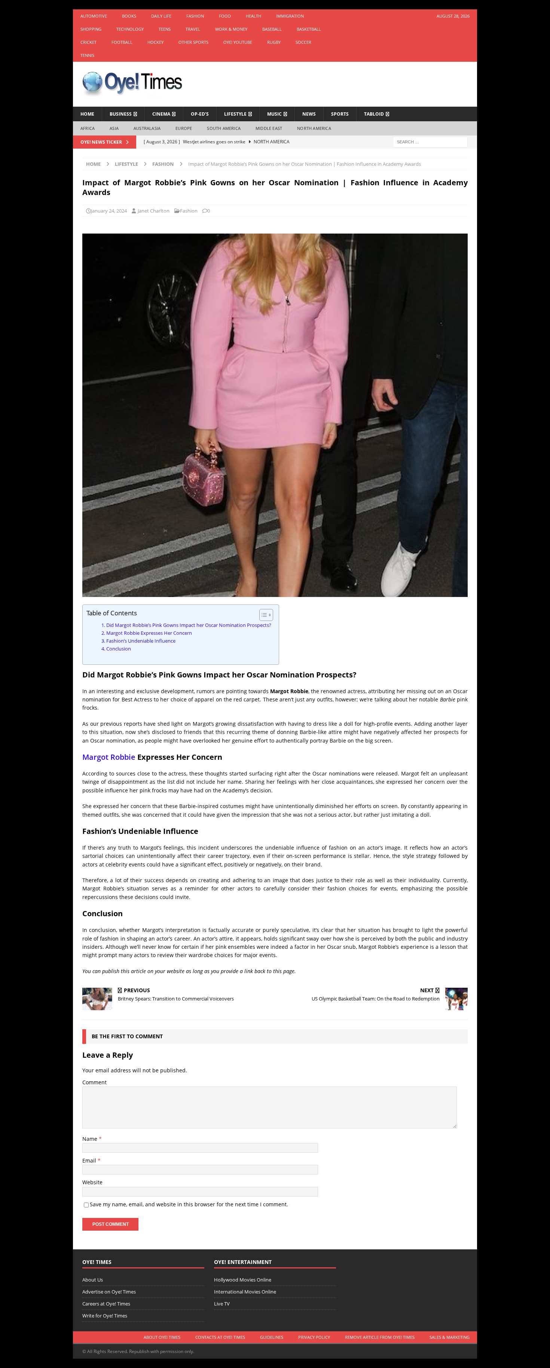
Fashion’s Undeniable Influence (140, 641)
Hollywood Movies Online (242, 1279)
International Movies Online (245, 1291)
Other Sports (193, 42)
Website (92, 1182)
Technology (130, 29)
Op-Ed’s (200, 114)
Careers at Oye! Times (106, 1303)
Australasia (147, 128)
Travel (193, 29)
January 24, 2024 (109, 210)
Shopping (90, 29)
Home (87, 114)
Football (121, 42)
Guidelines (271, 1337)
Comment (94, 1082)
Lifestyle (235, 114)
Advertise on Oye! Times (109, 1291)
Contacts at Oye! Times (220, 1337)
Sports (340, 114)
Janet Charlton (153, 210)
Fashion (195, 16)
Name (90, 1138)
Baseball (272, 29)
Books (129, 16)
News (309, 114)
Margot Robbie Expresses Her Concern (149, 633)
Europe (183, 128)
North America (314, 128)
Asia (114, 128)
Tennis (87, 55)
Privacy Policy (314, 1337)
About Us (92, 1279)
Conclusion (118, 649)
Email (90, 1160)
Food (225, 16)
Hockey (155, 42)
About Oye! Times (162, 1337)
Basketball (309, 29)
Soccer (303, 42)
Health (253, 16)
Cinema (161, 114)
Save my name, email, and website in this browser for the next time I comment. (189, 1204)
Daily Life (161, 16)
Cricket (88, 42)
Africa (87, 128)
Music (274, 114)
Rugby (274, 42)
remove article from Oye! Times (380, 1337)
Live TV (222, 1303)
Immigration (290, 16)
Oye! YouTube (237, 42)
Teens (165, 29)
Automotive (93, 16)
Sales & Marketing (450, 1337)
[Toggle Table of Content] (262, 615)
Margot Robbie (108, 757)
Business (121, 114)
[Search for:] (430, 141)
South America (224, 128)
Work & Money (231, 29)
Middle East (269, 128)
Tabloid (374, 114)
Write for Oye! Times (104, 1315)
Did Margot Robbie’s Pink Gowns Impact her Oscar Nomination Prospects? (188, 625)
